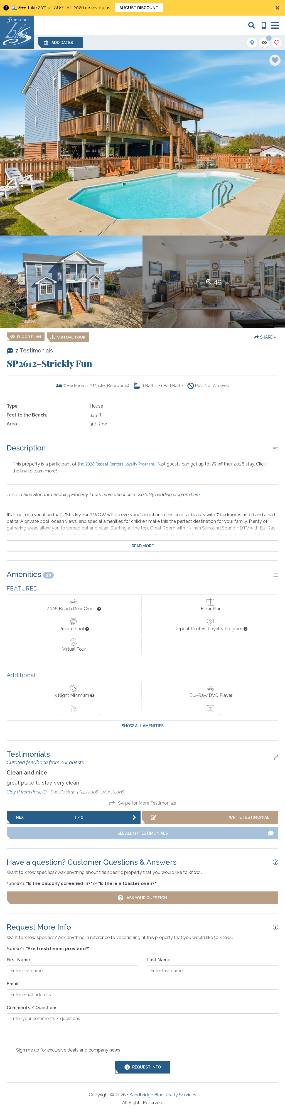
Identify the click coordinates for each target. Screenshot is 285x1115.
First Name (18, 959)
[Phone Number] (263, 25)
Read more (143, 546)
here (195, 494)
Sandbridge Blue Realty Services (162, 1094)
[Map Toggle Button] (252, 43)
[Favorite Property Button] (275, 60)
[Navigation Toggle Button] (275, 25)
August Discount (138, 8)
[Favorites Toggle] (277, 43)
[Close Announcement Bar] (277, 8)
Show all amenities (143, 726)
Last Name (158, 959)
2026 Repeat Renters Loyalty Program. (120, 464)
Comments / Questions (32, 1007)
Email (13, 983)
